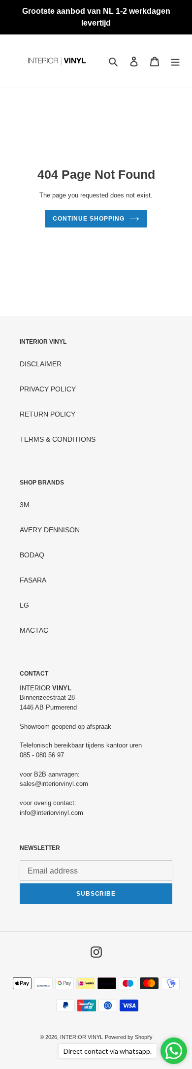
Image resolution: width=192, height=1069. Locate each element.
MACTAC (34, 630)
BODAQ (32, 555)
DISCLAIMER (41, 364)
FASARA (33, 580)
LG (24, 605)
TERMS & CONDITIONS (58, 439)
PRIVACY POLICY (48, 389)
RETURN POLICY (47, 414)
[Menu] (175, 61)
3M (25, 505)
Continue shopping (88, 218)
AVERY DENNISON (50, 530)
